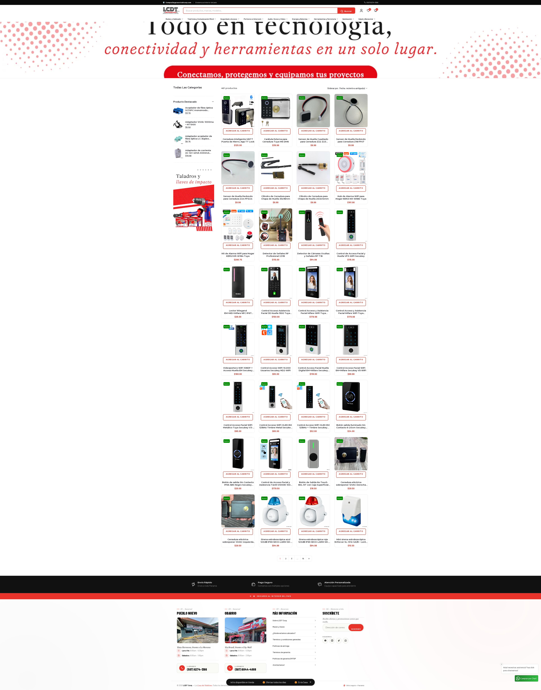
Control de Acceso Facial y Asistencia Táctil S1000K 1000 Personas (275, 483)
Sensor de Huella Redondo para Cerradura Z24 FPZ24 (238, 197)
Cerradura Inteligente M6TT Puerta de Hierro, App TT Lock (237, 140)
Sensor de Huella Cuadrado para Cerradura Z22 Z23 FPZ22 (313, 140)
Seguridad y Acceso (228, 19)
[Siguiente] (309, 558)
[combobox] (260, 10)
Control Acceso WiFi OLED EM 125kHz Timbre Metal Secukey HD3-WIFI (275, 426)
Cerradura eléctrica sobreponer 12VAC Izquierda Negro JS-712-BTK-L (237, 540)
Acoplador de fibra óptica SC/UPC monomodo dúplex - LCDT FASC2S (199, 109)
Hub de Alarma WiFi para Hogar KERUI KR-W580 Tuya (351, 197)
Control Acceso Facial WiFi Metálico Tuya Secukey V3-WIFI (238, 426)
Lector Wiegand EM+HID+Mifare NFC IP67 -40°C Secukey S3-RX (237, 311)
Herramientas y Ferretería (325, 19)
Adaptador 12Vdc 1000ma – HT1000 (199, 123)
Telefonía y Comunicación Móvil (201, 19)
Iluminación (347, 19)
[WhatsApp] (345, 640)
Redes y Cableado (173, 19)
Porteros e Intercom (252, 19)
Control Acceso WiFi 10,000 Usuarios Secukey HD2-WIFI (275, 369)
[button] (193, 101)
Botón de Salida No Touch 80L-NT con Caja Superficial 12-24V (313, 483)
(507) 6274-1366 (372, 2)
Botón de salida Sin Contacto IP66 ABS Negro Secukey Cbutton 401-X (238, 483)
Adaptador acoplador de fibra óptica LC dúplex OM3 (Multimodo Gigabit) (199, 137)
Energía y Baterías (299, 19)
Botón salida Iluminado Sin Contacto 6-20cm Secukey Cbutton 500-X (351, 426)
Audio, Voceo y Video (276, 19)
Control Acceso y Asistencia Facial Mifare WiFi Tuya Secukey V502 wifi (313, 311)
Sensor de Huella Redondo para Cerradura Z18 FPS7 (351, 140)
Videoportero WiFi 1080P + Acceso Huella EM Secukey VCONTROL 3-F (238, 369)
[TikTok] (339, 640)
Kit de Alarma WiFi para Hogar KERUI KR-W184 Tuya (238, 254)
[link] (193, 199)
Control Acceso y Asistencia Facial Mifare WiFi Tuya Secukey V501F (351, 311)
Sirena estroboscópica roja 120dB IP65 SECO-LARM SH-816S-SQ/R (313, 540)
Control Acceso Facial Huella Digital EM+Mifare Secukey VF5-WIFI (313, 369)
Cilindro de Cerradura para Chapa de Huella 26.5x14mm (313, 197)
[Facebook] (325, 640)
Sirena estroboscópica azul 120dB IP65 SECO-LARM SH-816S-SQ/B (275, 540)
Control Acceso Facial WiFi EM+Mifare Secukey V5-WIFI (351, 369)
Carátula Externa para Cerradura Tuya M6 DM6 (275, 140)
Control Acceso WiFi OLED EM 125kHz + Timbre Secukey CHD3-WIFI (313, 426)
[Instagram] (332, 640)
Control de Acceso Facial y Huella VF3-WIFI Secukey (351, 254)
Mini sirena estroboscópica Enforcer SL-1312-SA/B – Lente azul (351, 540)
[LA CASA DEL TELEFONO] (171, 10)
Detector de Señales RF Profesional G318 (276, 254)
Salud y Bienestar (365, 19)
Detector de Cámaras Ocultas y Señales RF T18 (313, 254)
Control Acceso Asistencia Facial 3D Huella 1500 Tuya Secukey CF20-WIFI (275, 311)
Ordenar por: (333, 88)
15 (303, 558)
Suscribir (356, 629)
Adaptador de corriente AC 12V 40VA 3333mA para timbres (198, 151)
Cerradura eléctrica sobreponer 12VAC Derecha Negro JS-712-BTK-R (351, 483)
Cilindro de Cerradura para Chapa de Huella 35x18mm (275, 197)
